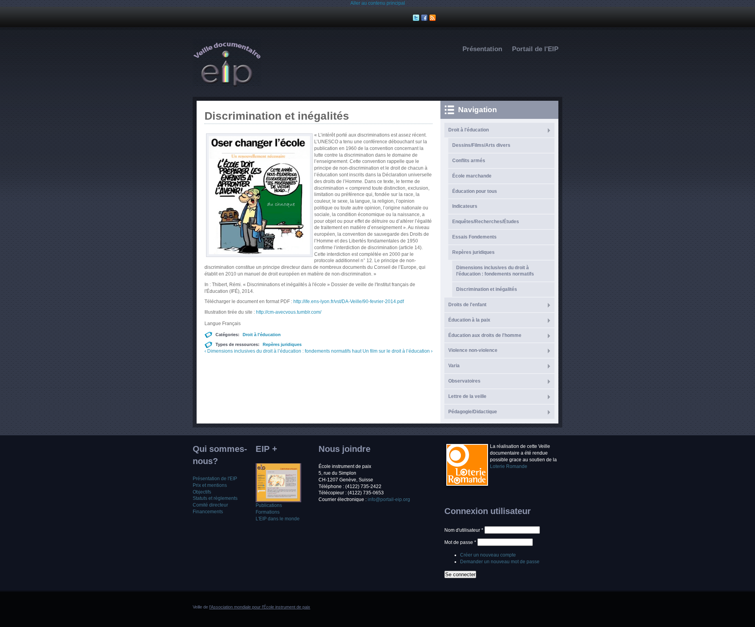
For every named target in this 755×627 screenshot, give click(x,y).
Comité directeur (210, 505)
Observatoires (464, 381)
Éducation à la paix (469, 320)
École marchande (472, 176)
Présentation (482, 49)
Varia (454, 365)
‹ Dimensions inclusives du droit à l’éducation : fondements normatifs (277, 351)
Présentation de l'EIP (215, 478)
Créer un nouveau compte (488, 555)
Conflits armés (468, 160)
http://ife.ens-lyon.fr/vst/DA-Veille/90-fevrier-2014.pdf (348, 301)
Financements (208, 511)
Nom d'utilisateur (463, 530)
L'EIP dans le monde (278, 519)
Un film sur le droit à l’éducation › (398, 351)
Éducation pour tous (474, 191)
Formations (268, 512)
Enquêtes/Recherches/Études (485, 221)
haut (356, 351)
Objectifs (202, 492)
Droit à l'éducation (262, 334)
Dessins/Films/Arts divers (481, 145)
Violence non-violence (472, 350)
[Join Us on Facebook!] (425, 18)
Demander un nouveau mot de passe (500, 561)
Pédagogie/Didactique (472, 411)
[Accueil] (227, 85)
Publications (269, 505)
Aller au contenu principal (377, 3)
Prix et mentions (210, 485)
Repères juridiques (282, 344)
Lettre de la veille (467, 396)
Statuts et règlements (215, 498)
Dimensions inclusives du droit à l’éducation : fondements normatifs (495, 271)
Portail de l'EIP (535, 49)
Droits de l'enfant (467, 304)
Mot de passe (460, 542)
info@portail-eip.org (389, 499)
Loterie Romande (508, 466)
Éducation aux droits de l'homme (484, 335)
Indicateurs (464, 206)
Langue (213, 323)
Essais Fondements (474, 237)
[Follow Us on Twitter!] (417, 18)
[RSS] (433, 18)
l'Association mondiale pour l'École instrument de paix (259, 607)
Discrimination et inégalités (486, 289)
